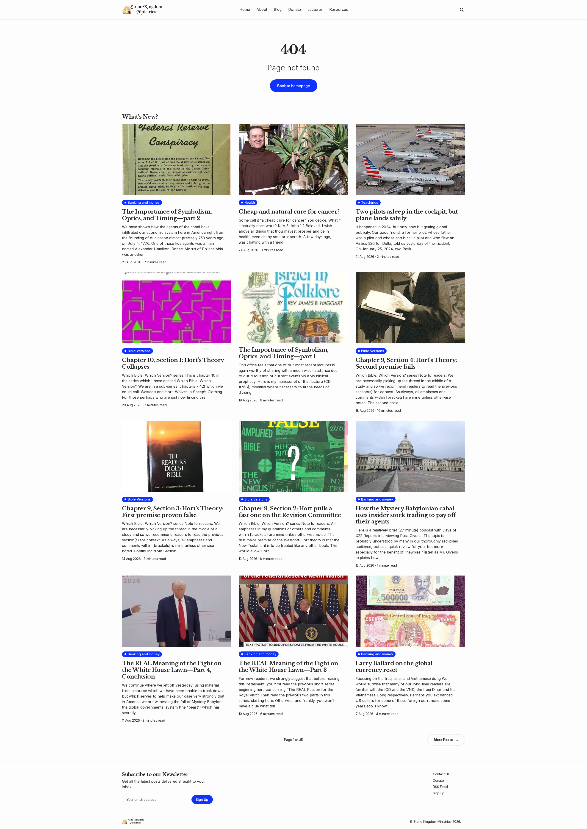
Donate (438, 780)
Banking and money (144, 202)
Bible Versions (139, 351)
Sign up (438, 793)
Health (249, 202)
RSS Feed (440, 787)
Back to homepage (293, 85)
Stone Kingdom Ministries (432, 821)
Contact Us (441, 774)
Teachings (369, 202)
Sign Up (202, 799)
